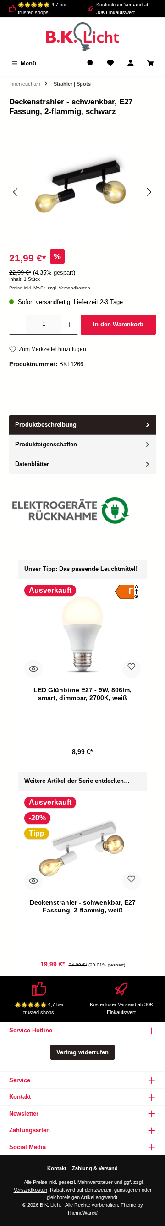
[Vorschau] (33, 669)
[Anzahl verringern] (17, 325)
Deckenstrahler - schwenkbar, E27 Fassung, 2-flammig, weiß (83, 906)
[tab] (82, 425)
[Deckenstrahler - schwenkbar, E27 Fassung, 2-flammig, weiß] (82, 846)
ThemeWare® (82, 1212)
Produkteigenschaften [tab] (46, 444)
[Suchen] (91, 63)
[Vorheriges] (16, 192)
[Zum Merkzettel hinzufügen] (131, 669)
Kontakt (56, 1168)
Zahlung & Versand (95, 1168)
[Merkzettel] (110, 63)
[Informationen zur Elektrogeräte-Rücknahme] (72, 512)
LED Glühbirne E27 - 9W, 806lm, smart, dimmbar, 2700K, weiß (82, 694)
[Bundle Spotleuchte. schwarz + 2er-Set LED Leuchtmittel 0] (82, 192)
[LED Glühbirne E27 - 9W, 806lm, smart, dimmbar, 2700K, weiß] (82, 633)
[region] (82, 192)
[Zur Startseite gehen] (82, 36)
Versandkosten (30, 1190)
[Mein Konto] (131, 63)
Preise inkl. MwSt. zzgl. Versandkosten (49, 287)
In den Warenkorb (118, 324)
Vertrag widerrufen (82, 1052)
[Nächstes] (149, 192)
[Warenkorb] (150, 63)
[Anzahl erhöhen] (69, 325)
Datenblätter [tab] (32, 464)
